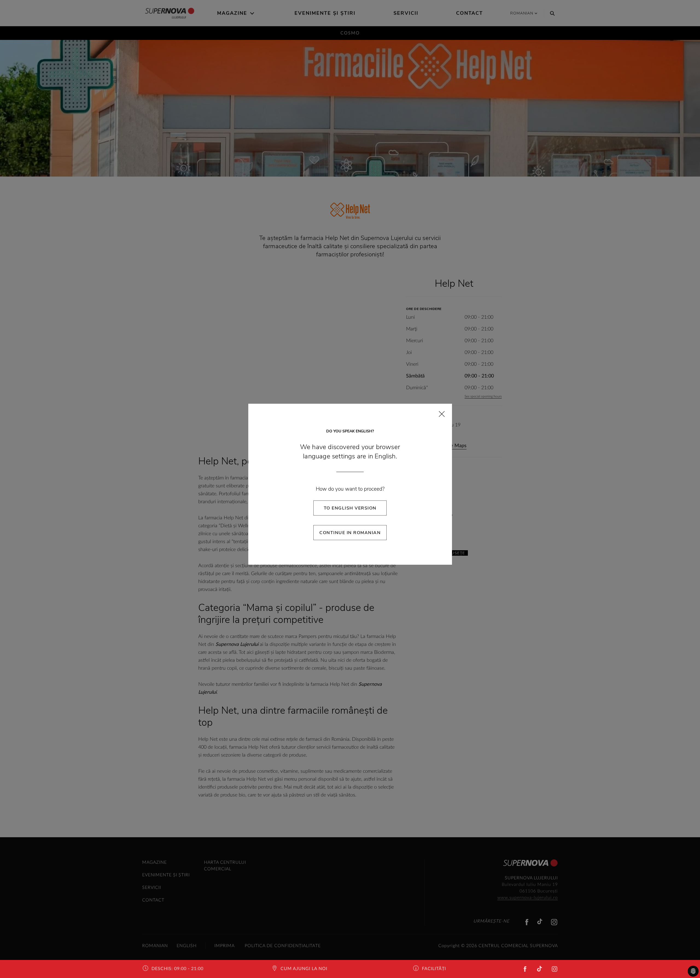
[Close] (442, 414)
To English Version (350, 508)
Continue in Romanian (350, 533)
